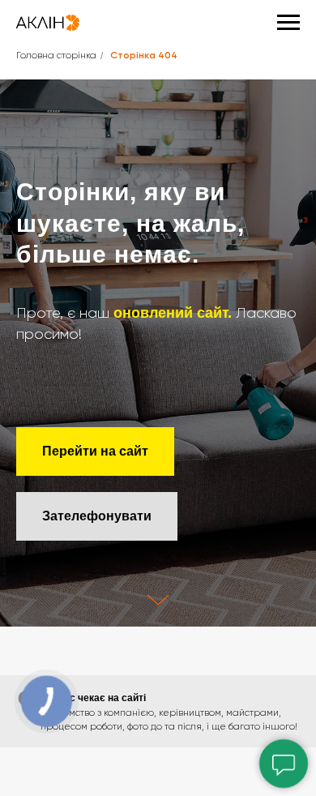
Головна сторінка (56, 56)
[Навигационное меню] (288, 23)
